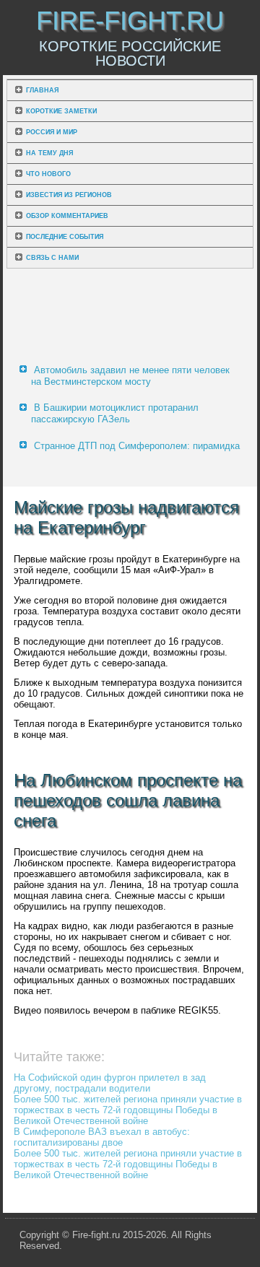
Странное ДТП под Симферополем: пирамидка (137, 445)
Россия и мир (51, 132)
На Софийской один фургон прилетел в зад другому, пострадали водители (110, 1083)
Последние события (64, 236)
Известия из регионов (69, 195)
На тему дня (49, 153)
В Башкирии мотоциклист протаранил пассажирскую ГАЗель (115, 413)
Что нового (48, 174)
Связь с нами (52, 257)
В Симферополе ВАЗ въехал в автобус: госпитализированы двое (102, 1137)
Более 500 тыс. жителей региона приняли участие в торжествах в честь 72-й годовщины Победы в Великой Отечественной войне (128, 1110)
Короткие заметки (61, 111)
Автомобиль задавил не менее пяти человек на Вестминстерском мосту (130, 376)
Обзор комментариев (67, 215)
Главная (42, 90)
